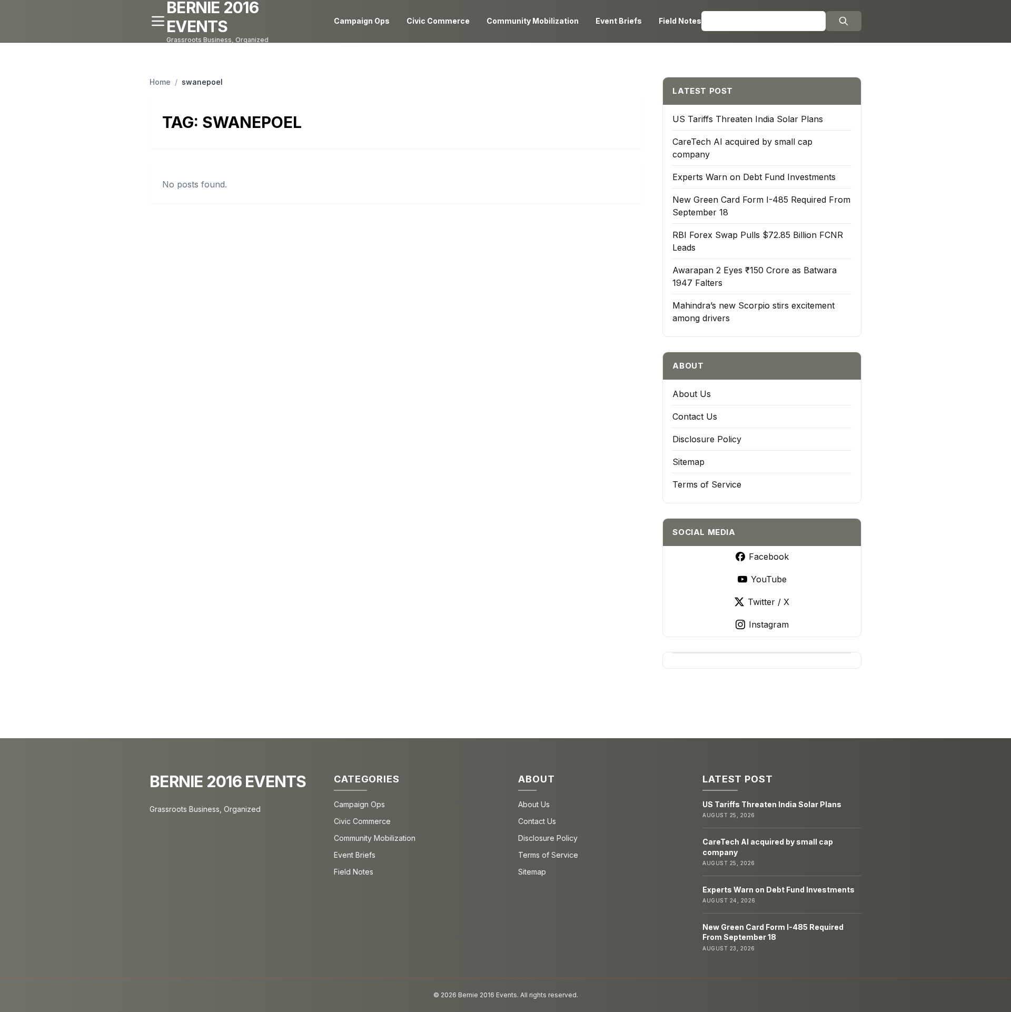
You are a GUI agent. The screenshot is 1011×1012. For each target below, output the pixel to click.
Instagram (769, 624)
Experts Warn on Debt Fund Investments (754, 177)
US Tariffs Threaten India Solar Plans (747, 119)
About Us (691, 394)
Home (160, 81)
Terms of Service (706, 484)
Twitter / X (768, 602)
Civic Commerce (438, 20)
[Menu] (158, 21)
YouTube (769, 579)
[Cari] (843, 21)
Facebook (769, 556)
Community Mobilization (533, 20)
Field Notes (680, 20)
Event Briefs (619, 20)
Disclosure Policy (706, 439)
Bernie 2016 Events (228, 781)
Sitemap (688, 462)
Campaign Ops (362, 20)
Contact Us (694, 416)
